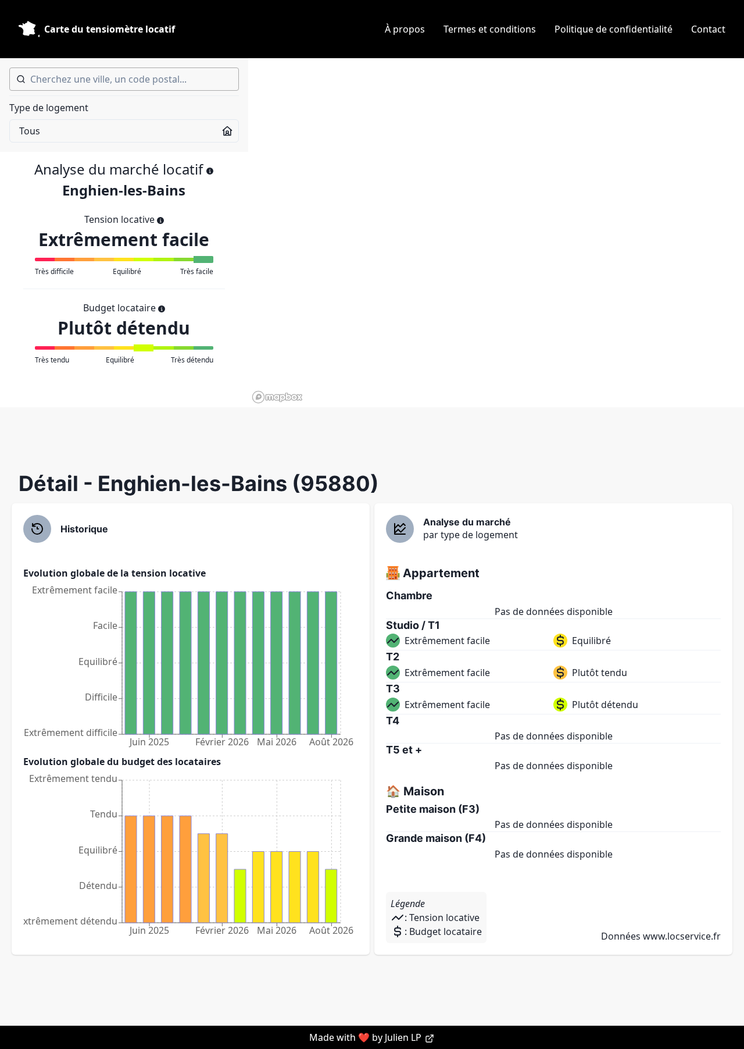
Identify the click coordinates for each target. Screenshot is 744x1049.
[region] (496, 232)
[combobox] (124, 79)
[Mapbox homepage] (277, 397)
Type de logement (48, 107)
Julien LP (404, 1037)
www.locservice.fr (682, 936)
